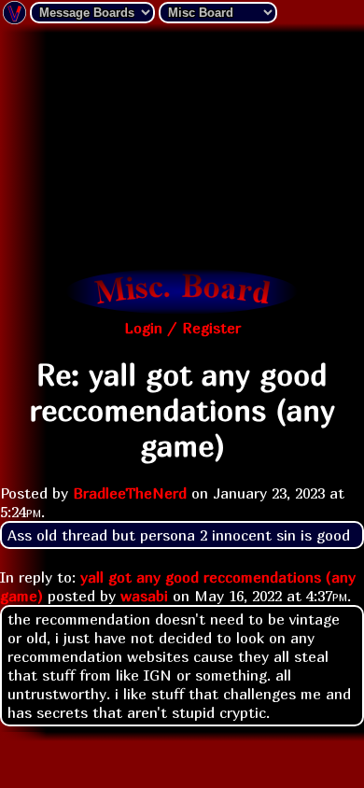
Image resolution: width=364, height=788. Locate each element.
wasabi (144, 595)
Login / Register (182, 327)
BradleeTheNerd (130, 493)
